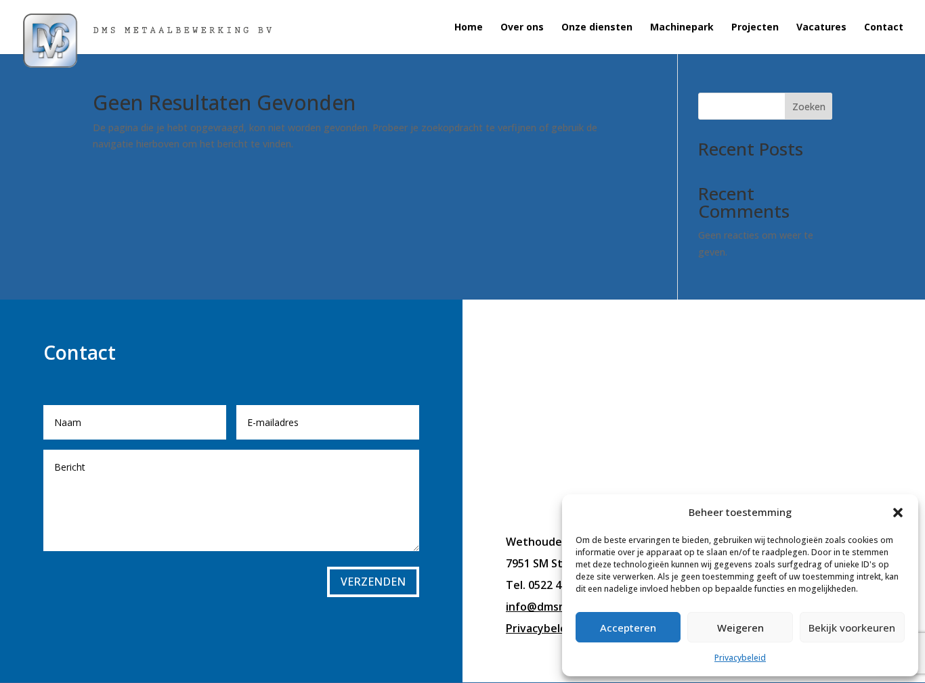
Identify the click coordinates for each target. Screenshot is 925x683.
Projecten (755, 27)
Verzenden (373, 581)
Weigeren (740, 627)
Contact (883, 27)
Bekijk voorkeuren (852, 627)
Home (468, 27)
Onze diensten (596, 27)
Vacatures (821, 27)
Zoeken (808, 106)
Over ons (522, 27)
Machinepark (682, 27)
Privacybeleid (740, 657)
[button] (898, 512)
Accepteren (628, 627)
